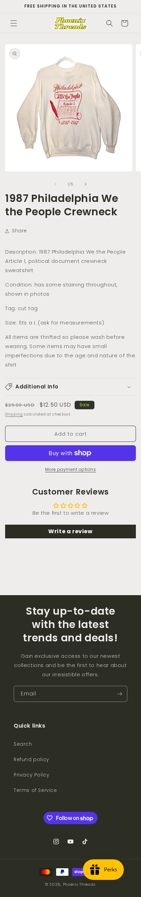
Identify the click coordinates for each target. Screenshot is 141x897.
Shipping (14, 414)
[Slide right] (85, 184)
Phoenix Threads (79, 884)
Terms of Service (35, 790)
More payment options (70, 469)
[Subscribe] (119, 694)
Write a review (70, 531)
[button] (13, 23)
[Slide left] (55, 184)
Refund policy (31, 759)
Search (23, 744)
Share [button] (19, 230)
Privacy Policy (31, 774)
